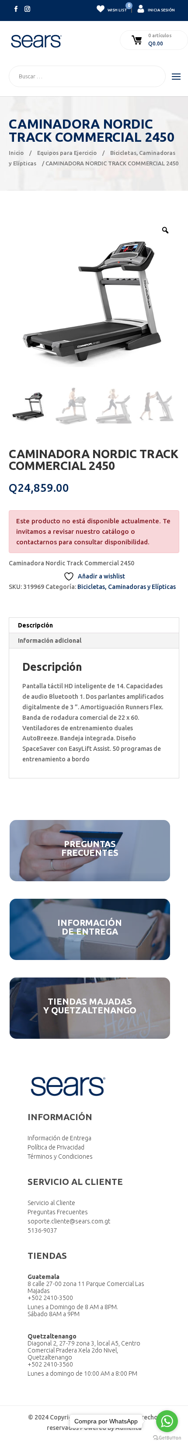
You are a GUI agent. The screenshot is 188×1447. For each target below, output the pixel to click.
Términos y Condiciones (60, 1156)
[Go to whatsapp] (167, 1421)
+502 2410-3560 (50, 1364)
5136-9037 (42, 1230)
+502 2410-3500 (50, 1297)
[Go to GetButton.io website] (167, 1438)
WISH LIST (117, 8)
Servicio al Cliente (51, 1202)
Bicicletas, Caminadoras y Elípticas (126, 586)
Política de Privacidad (56, 1147)
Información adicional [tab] (49, 640)
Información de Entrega (59, 1138)
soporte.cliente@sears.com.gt (69, 1221)
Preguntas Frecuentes (58, 1212)
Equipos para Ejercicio (67, 153)
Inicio (16, 153)
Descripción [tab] (35, 625)
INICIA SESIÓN (161, 10)
